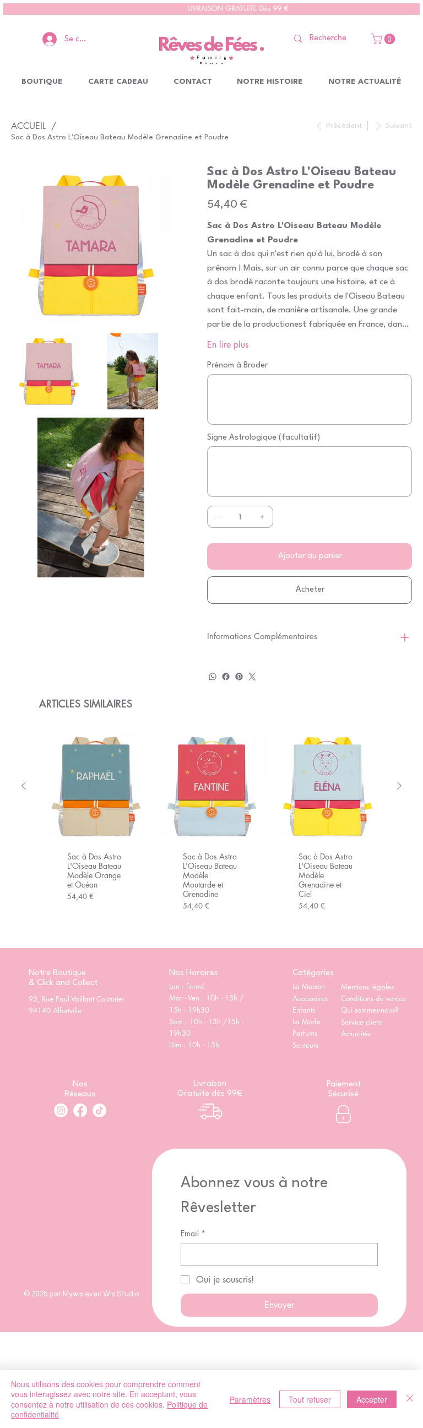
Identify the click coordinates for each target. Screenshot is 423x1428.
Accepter (371, 1399)
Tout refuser (310, 1399)
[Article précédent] (23, 785)
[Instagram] (61, 1110)
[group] (211, 834)
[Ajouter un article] (262, 517)
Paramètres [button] (250, 1399)
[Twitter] (252, 676)
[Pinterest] (239, 676)
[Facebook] (225, 676)
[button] (384, 39)
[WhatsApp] (212, 676)
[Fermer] (409, 1399)
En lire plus (227, 344)
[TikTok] (99, 1110)
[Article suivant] (399, 785)
